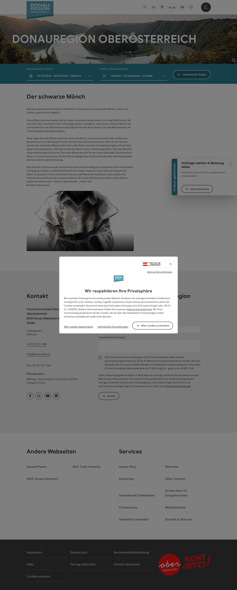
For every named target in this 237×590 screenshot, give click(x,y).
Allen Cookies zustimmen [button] (155, 325)
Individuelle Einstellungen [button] (112, 327)
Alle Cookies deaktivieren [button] (78, 327)
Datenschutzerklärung (159, 271)
